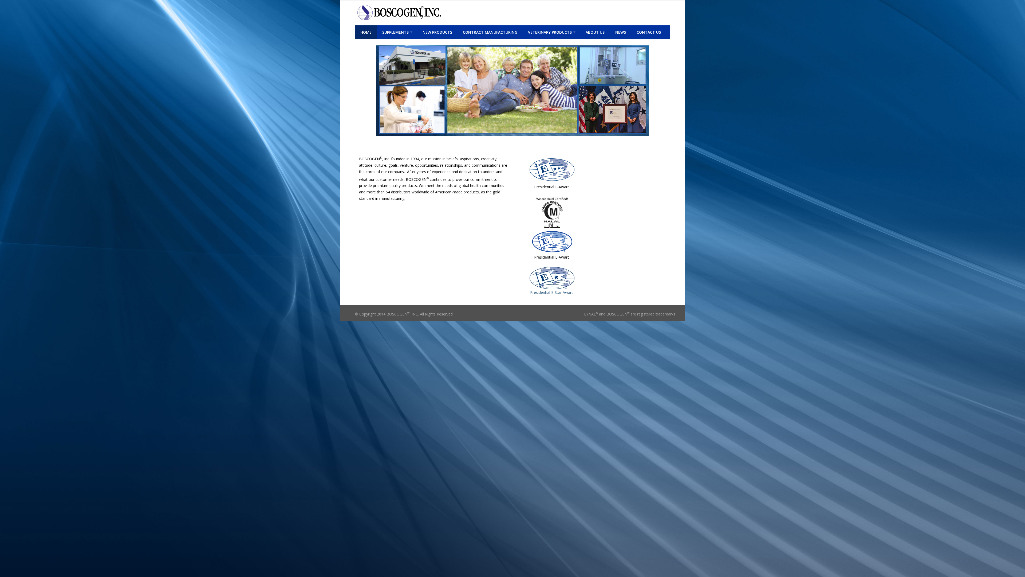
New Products (437, 32)
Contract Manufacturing (490, 32)
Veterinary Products (550, 32)
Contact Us (649, 32)
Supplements (395, 32)
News (620, 32)
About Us (595, 32)
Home (366, 32)
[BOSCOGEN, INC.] (442, 12)
